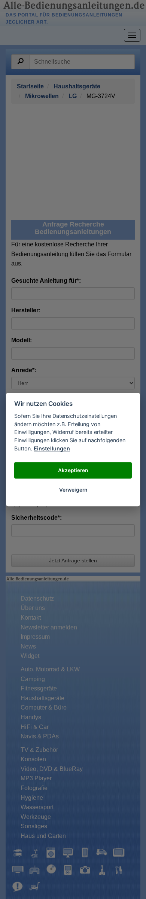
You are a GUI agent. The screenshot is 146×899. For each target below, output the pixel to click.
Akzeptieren (73, 470)
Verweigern (73, 490)
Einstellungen (52, 448)
